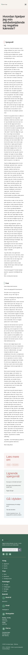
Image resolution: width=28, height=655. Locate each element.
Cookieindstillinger (6, 648)
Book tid (8, 597)
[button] (25, 4)
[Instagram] (6, 554)
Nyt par (8, 464)
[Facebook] (3, 554)
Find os (8, 628)
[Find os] (3, 628)
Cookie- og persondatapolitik (17, 647)
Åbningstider (10, 613)
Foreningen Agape (6, 632)
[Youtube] (10, 554)
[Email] (3, 606)
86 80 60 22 (4, 601)
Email (7, 605)
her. (14, 341)
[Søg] (19, 549)
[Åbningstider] (3, 614)
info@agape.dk (5, 609)
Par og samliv (15, 464)
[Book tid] (3, 598)
